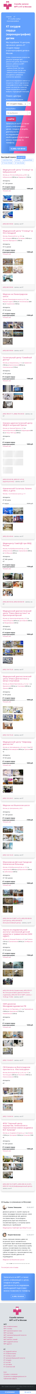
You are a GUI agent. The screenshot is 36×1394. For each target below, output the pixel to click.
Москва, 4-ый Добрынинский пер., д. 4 (14, 548)
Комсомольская (7, 367)
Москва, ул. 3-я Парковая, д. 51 (12, 1009)
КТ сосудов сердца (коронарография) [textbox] (18, 103)
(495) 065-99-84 (8, 224)
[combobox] (18, 103)
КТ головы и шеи (10, 1356)
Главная (9, 17)
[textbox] (18, 113)
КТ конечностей (9, 1367)
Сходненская (10, 304)
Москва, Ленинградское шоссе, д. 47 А (14, 299)
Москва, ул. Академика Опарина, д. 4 (14, 1133)
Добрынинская (7, 551)
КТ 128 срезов (19, 163)
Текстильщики (7, 1075)
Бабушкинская (7, 177)
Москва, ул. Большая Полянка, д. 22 (13, 939)
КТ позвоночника (10, 1354)
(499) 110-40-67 (8, 1060)
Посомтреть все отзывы (9, 1267)
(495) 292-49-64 (8, 536)
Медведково (22, 177)
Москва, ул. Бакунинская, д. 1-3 (12, 363)
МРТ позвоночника (10, 1326)
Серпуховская (23, 551)
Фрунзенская (7, 686)
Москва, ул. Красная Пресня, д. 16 (13, 428)
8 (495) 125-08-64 (18, 148)
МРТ (5, 1324)
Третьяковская (13, 941)
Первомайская (28, 1009)
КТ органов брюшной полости (14, 1358)
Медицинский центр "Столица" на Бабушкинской (18, 170)
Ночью (17, 160)
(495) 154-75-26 (8, 669)
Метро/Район (11, 109)
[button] (8, 198)
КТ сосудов (7, 1360)
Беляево (30, 1133)
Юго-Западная (7, 238)
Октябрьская (8, 553)
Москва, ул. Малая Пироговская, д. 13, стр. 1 (16, 684)
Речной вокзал (24, 301)
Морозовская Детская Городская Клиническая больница (17, 863)
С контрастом (7, 160)
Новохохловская (8, 1077)
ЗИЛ (31, 747)
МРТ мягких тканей (10, 1339)
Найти (11, 119)
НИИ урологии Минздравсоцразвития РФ (14, 1005)
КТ (14, 17)
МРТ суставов (8, 1333)
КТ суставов (8, 1364)
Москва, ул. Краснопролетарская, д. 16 (14, 618)
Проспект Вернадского (10, 240)
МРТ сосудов (8, 1337)
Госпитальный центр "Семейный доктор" (17, 358)
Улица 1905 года (11, 433)
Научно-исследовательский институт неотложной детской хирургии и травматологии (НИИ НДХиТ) (17, 932)
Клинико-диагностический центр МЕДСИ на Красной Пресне (17, 424)
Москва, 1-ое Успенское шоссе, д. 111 (14, 494)
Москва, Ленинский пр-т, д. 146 (12, 236)
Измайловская (7, 1013)
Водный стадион (8, 301)
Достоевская (23, 620)
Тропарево (21, 238)
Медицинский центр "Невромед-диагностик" (17, 743)
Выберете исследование (14, 99)
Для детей (21, 157)
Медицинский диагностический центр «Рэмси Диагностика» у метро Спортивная (17, 678)
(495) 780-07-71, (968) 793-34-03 (13, 414)
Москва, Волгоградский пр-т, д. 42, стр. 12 (15, 1072)
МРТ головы (8, 1329)
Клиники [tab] (10, 1392)
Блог (5, 1372)
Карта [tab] (28, 1392)
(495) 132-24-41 (8, 798)
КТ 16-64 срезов (7, 163)
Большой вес (27, 160)
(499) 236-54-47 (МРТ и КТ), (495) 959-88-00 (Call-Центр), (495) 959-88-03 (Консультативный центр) (17, 920)
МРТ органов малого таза (13, 1331)
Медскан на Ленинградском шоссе (15, 295)
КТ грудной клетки (10, 1351)
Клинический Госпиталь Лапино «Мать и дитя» (17, 489)
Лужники (5, 688)
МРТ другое (8, 1344)
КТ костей (7, 1362)
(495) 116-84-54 (8, 1116)
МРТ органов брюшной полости (15, 1335)
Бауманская (28, 363)
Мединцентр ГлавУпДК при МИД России (17, 544)
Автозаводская (13, 749)
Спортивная (21, 686)
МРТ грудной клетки (11, 1342)
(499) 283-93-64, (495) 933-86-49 (13, 602)
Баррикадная (26, 430)
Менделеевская (9, 623)
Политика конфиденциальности (15, 1376)
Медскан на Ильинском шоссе (16, 805)
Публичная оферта (10, 1378)
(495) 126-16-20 (8, 855)
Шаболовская (8, 872)
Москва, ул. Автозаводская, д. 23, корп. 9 (15, 747)
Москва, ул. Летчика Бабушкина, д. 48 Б (15, 175)
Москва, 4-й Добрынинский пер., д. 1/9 (14, 867)
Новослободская (8, 620)
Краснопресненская (9, 430)
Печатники (21, 1075)
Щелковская (13, 1011)
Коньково (27, 1135)
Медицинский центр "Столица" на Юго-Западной (18, 232)
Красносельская (14, 365)
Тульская (27, 749)
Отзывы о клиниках (11, 1374)
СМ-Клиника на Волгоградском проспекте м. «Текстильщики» (16, 1068)
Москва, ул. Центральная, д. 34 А (12, 808)
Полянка (29, 939)
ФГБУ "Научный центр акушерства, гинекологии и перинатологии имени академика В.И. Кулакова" (18, 1126)
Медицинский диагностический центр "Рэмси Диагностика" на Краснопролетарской (17, 613)
